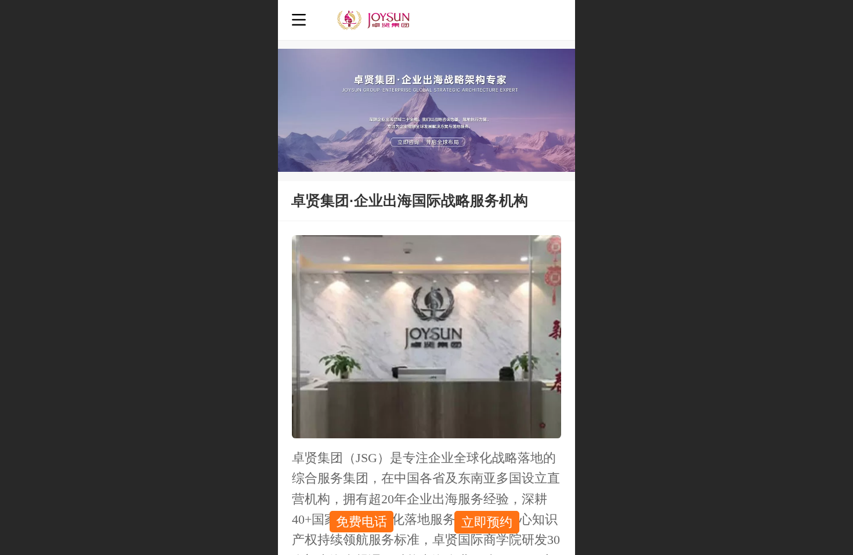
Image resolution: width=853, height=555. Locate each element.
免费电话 (361, 521)
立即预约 (486, 522)
